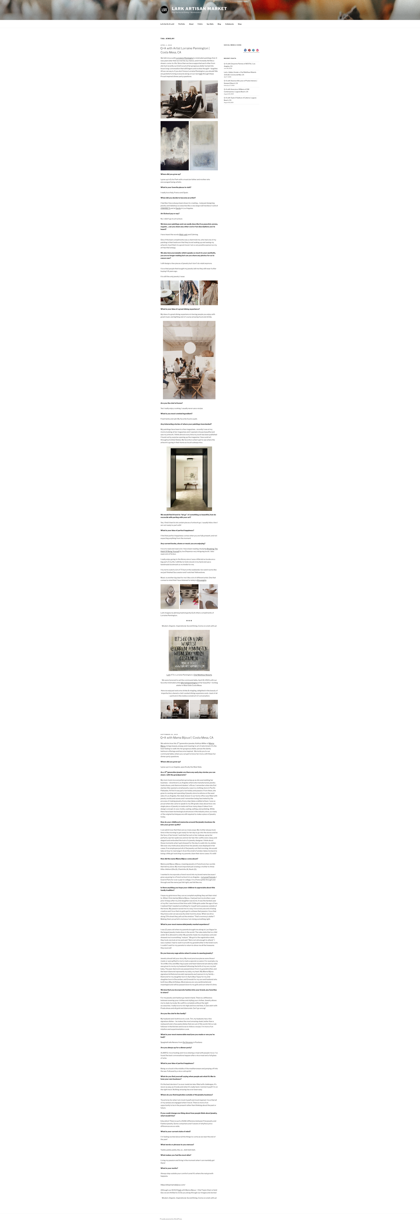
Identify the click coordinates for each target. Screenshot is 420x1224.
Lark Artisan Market (199, 8)
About (191, 24)
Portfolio (181, 24)
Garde (178, 208)
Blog (219, 24)
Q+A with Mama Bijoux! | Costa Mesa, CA (187, 737)
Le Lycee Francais (208, 877)
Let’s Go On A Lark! (167, 24)
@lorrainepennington (189, 683)
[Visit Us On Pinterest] (249, 52)
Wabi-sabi (183, 235)
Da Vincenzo (188, 1042)
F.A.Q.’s (200, 24)
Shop (240, 24)
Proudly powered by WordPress (171, 1219)
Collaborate (229, 24)
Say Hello (210, 24)
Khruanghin (201, 580)
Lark (168, 675)
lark (200, 74)
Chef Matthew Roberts (203, 675)
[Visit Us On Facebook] (245, 52)
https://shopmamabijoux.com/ (173, 1185)
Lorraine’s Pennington (185, 58)
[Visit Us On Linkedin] (253, 52)
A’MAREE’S (165, 208)
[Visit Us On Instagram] (257, 52)
